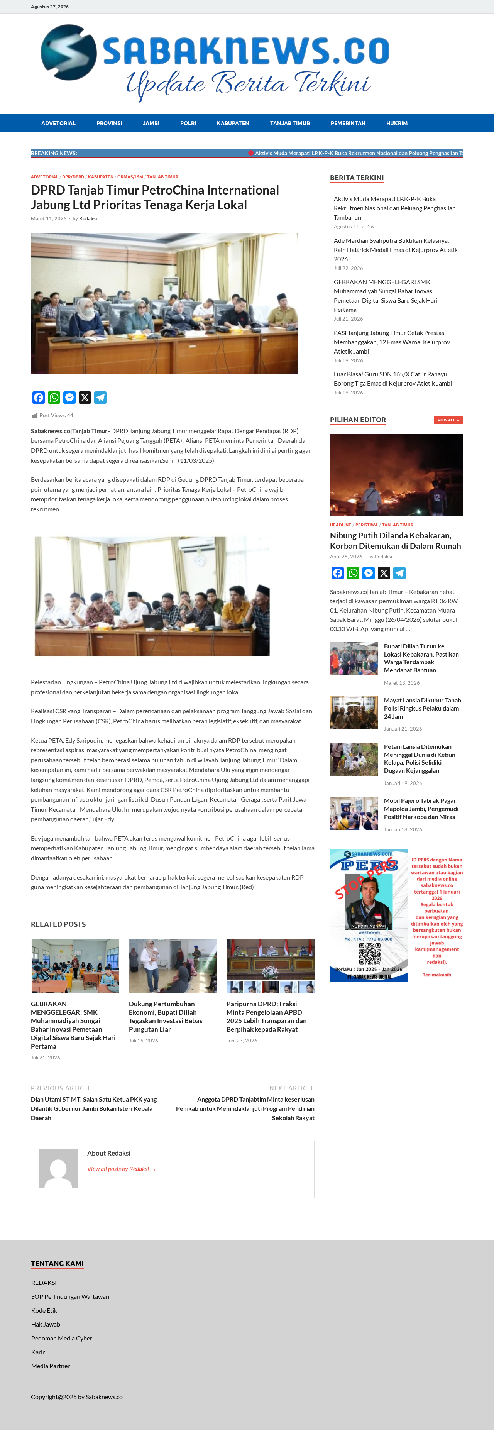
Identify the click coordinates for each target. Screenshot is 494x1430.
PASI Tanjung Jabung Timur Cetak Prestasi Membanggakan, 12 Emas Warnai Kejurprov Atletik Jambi (392, 342)
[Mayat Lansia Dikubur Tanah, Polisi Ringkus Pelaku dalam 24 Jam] (354, 700)
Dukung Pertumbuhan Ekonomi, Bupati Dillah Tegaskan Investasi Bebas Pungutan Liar (165, 1016)
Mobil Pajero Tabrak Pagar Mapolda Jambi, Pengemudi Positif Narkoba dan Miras (421, 808)
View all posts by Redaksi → (121, 1168)
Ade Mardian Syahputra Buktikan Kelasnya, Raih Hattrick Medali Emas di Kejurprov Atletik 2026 (396, 249)
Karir (38, 1352)
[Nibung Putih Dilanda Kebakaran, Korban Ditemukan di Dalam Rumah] (396, 438)
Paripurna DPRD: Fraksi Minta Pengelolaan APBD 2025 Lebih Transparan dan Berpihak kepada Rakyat (267, 1016)
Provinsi (109, 123)
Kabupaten (233, 123)
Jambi (151, 123)
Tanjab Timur (290, 123)
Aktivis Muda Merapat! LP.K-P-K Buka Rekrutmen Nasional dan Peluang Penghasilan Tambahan (345, 153)
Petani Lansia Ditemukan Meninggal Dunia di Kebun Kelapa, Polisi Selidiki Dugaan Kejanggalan (419, 758)
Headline (340, 525)
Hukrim (397, 123)
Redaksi (88, 218)
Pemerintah (348, 123)
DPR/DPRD (73, 176)
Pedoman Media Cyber (61, 1338)
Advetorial (58, 123)
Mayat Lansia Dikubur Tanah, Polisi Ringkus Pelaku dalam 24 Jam (423, 708)
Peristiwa (366, 525)
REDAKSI (44, 1282)
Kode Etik (44, 1310)
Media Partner (50, 1365)
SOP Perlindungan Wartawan (70, 1296)
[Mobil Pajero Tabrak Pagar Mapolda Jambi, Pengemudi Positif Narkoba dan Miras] (354, 801)
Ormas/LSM (130, 176)
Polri (188, 123)
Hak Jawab (45, 1324)
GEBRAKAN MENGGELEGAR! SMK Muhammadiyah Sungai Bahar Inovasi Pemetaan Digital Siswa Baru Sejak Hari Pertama (73, 1025)
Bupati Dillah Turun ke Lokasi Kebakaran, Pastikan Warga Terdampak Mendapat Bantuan (421, 658)
